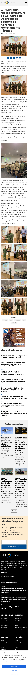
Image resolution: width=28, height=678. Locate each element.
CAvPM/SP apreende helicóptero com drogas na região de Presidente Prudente (14, 413)
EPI (15, 649)
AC (1, 401)
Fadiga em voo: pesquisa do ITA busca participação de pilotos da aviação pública (13, 381)
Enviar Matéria (4, 625)
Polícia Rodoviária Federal (21, 627)
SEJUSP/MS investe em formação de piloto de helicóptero (6, 442)
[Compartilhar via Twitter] (8, 58)
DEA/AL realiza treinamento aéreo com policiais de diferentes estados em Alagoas (21, 485)
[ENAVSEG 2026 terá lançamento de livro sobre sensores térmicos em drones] (21, 430)
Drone (16, 647)
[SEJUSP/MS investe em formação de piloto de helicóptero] (7, 430)
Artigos (3, 378)
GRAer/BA (14, 323)
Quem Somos (4, 627)
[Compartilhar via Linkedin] (17, 58)
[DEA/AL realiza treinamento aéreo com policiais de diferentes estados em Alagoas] (21, 471)
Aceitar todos (14, 666)
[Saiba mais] (14, 337)
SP (1, 410)
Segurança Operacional (6, 643)
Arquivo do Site (4, 620)
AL (15, 477)
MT (2, 395)
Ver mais (14, 511)
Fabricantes (4, 361)
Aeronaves (17, 640)
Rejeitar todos (14, 674)
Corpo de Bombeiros (19, 620)
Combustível (18, 643)
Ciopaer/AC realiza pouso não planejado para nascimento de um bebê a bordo (13, 405)
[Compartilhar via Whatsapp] (14, 58)
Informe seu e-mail (6, 539)
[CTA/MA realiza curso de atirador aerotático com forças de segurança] (7, 471)
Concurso (17, 645)
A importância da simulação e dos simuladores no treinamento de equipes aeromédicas (13, 590)
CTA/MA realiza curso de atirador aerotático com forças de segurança (6, 485)
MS (1, 436)
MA (2, 477)
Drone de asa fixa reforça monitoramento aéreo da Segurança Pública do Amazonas (13, 373)
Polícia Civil (17, 623)
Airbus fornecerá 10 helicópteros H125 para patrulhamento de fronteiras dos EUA (13, 364)
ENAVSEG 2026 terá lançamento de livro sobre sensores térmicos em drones (21, 444)
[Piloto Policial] (7, 3)
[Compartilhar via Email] (20, 58)
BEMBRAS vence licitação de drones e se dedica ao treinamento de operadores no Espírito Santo (14, 599)
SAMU (16, 625)
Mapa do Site (4, 618)
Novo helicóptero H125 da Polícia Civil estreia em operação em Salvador (12, 389)
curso (11, 320)
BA (1, 7)
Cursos (2, 647)
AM (2, 369)
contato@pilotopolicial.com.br (7, 576)
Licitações (3, 649)
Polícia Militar (18, 618)
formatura (17, 320)
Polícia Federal (18, 629)
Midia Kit (3, 623)
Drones (3, 354)
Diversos (3, 596)
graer (24, 320)
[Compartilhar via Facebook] (11, 58)
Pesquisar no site (5, 629)
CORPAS (5, 320)
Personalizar (14, 670)
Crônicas (3, 645)
